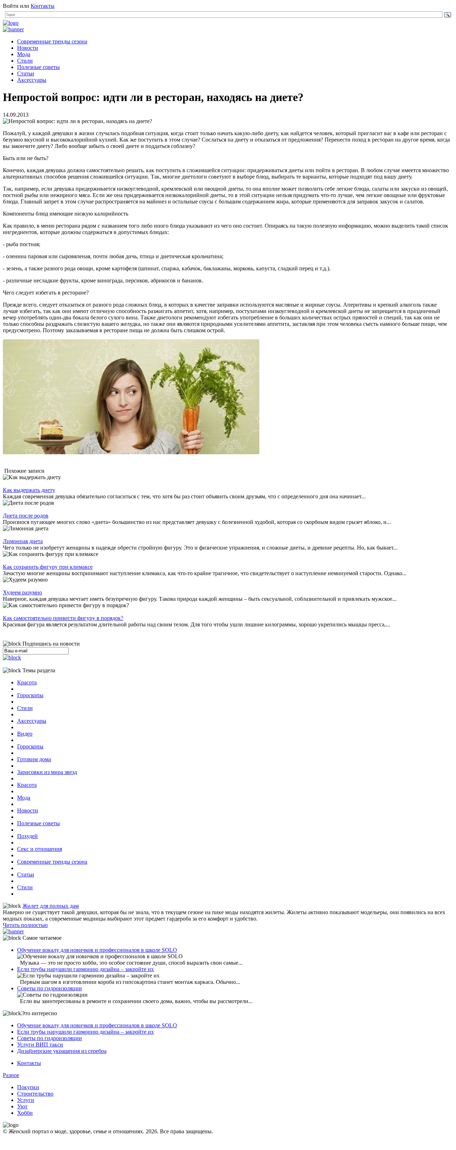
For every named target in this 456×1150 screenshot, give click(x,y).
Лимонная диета (23, 541)
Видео (24, 734)
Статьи (25, 73)
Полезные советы (38, 67)
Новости (27, 48)
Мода (23, 54)
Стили (25, 61)
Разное (11, 1075)
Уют (22, 1106)
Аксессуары (31, 80)
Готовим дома (34, 759)
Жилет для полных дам (50, 906)
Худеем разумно (22, 592)
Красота (27, 682)
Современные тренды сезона (52, 41)
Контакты (43, 6)
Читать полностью (25, 925)
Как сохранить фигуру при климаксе (48, 567)
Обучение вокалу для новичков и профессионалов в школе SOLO (97, 950)
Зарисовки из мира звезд (47, 772)
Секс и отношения (39, 849)
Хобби (25, 1113)
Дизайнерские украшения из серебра (62, 1051)
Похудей (27, 836)
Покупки (28, 1087)
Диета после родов (25, 516)
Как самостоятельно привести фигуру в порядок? (63, 618)
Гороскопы (30, 695)
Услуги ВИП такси (40, 1045)
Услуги (25, 1100)
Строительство (35, 1094)
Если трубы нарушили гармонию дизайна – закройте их (85, 969)
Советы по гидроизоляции (49, 988)
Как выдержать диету (29, 490)
